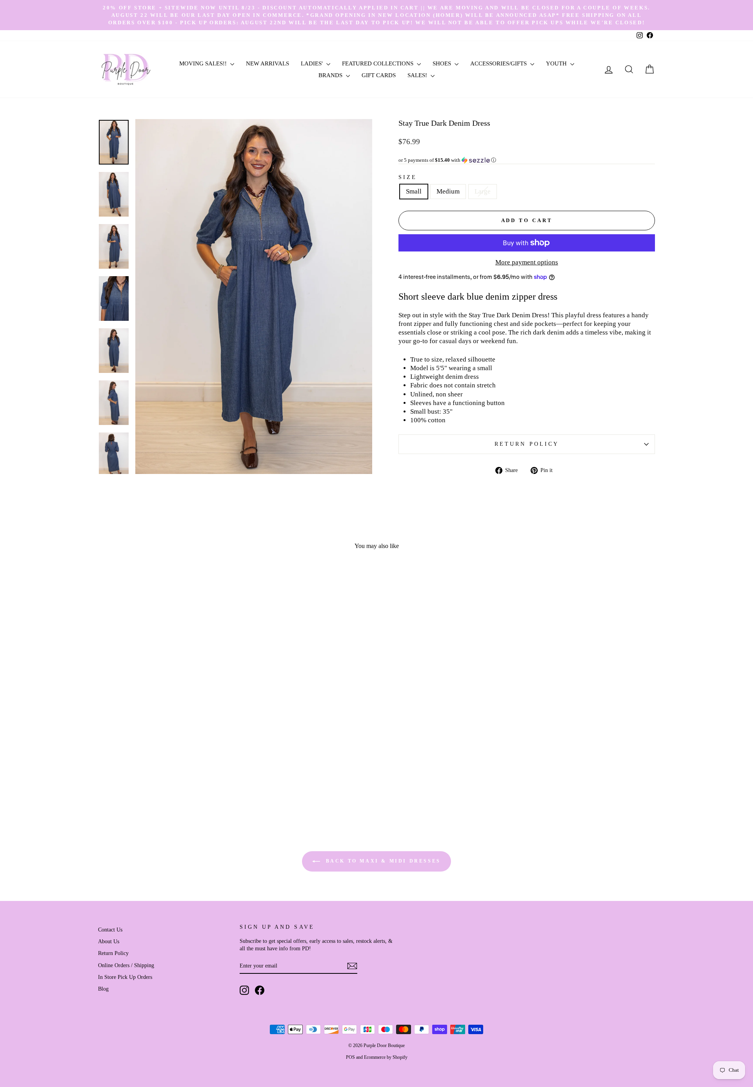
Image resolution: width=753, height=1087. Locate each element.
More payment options (526, 262)
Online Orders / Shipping (126, 965)
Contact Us (110, 929)
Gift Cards (379, 75)
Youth (557, 63)
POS (350, 1057)
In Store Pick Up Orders (125, 977)
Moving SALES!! (203, 63)
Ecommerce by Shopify (385, 1057)
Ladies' (312, 63)
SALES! (418, 75)
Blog (103, 989)
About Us (108, 941)
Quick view (164, 758)
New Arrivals (267, 63)
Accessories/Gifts (499, 63)
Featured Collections (378, 63)
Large (483, 191)
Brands (331, 75)
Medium (448, 191)
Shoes (443, 63)
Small (414, 191)
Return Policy (527, 444)
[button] (526, 160)
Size (407, 177)
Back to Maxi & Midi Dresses (382, 860)
